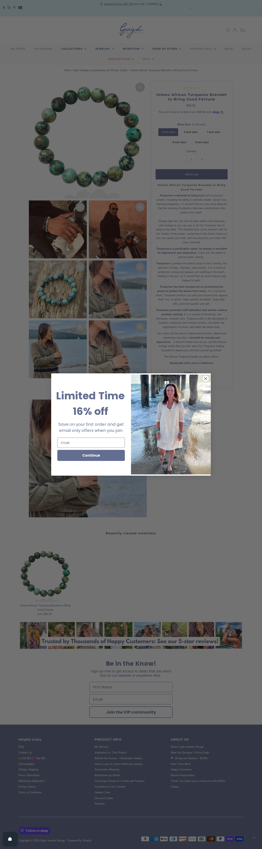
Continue (91, 455)
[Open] (10, 839)
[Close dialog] (205, 378)
